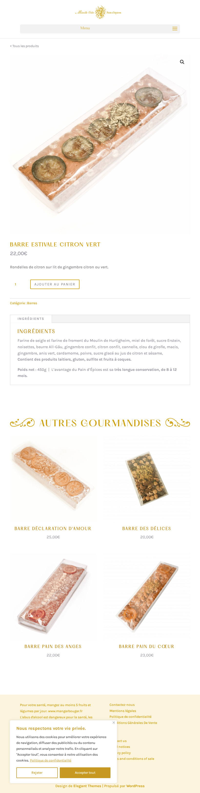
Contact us (118, 741)
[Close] (114, 722)
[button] (182, 62)
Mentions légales (123, 711)
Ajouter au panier (54, 284)
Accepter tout (85, 773)
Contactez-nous (122, 705)
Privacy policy (120, 753)
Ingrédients (31, 319)
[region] (63, 751)
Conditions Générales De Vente (133, 723)
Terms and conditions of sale (132, 759)
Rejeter (36, 773)
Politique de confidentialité (50, 760)
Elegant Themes (87, 786)
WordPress (135, 786)
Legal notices (120, 747)
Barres (32, 303)
